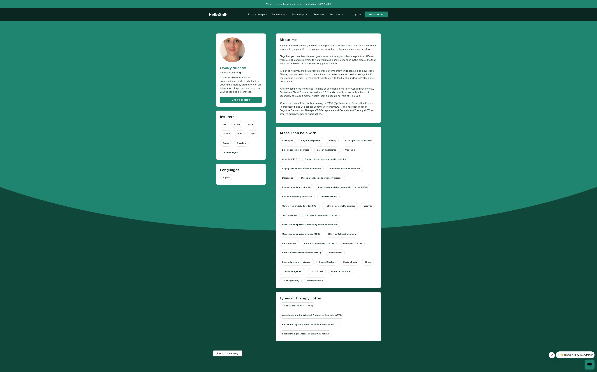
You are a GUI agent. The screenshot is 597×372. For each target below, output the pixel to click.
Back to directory (227, 353)
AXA (329, 4)
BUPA (320, 4)
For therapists (279, 14)
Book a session (241, 100)
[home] (218, 14)
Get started (376, 14)
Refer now (319, 14)
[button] (257, 14)
